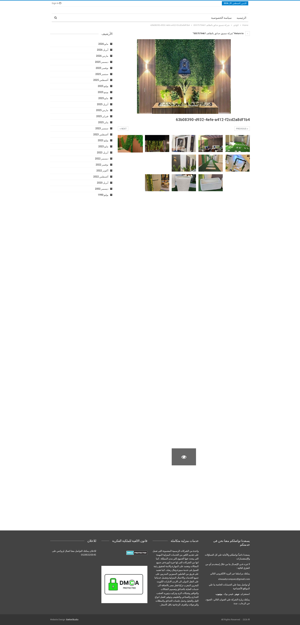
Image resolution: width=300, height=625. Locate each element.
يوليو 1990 (103, 194)
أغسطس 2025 (100, 80)
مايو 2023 (103, 146)
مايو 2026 (103, 44)
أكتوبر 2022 (102, 170)
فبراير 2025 (102, 116)
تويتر (237, 594)
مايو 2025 (103, 98)
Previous (241, 129)
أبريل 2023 (102, 152)
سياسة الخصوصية (221, 17)
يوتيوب (219, 594)
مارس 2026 (102, 55)
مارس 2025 (102, 110)
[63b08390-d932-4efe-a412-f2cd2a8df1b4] (238, 143)
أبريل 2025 (102, 104)
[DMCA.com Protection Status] (136, 552)
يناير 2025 (103, 122)
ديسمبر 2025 (101, 62)
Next (124, 129)
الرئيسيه (241, 17)
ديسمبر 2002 (101, 188)
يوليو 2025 (103, 86)
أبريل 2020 (102, 182)
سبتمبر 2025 (101, 74)
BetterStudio (72, 619)
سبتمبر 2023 (101, 128)
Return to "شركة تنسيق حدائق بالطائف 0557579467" (218, 33)
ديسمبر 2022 (101, 158)
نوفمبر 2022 (102, 164)
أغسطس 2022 (100, 176)
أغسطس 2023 (100, 134)
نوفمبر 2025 (102, 68)
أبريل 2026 (102, 49)
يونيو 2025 (103, 92)
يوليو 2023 (103, 140)
